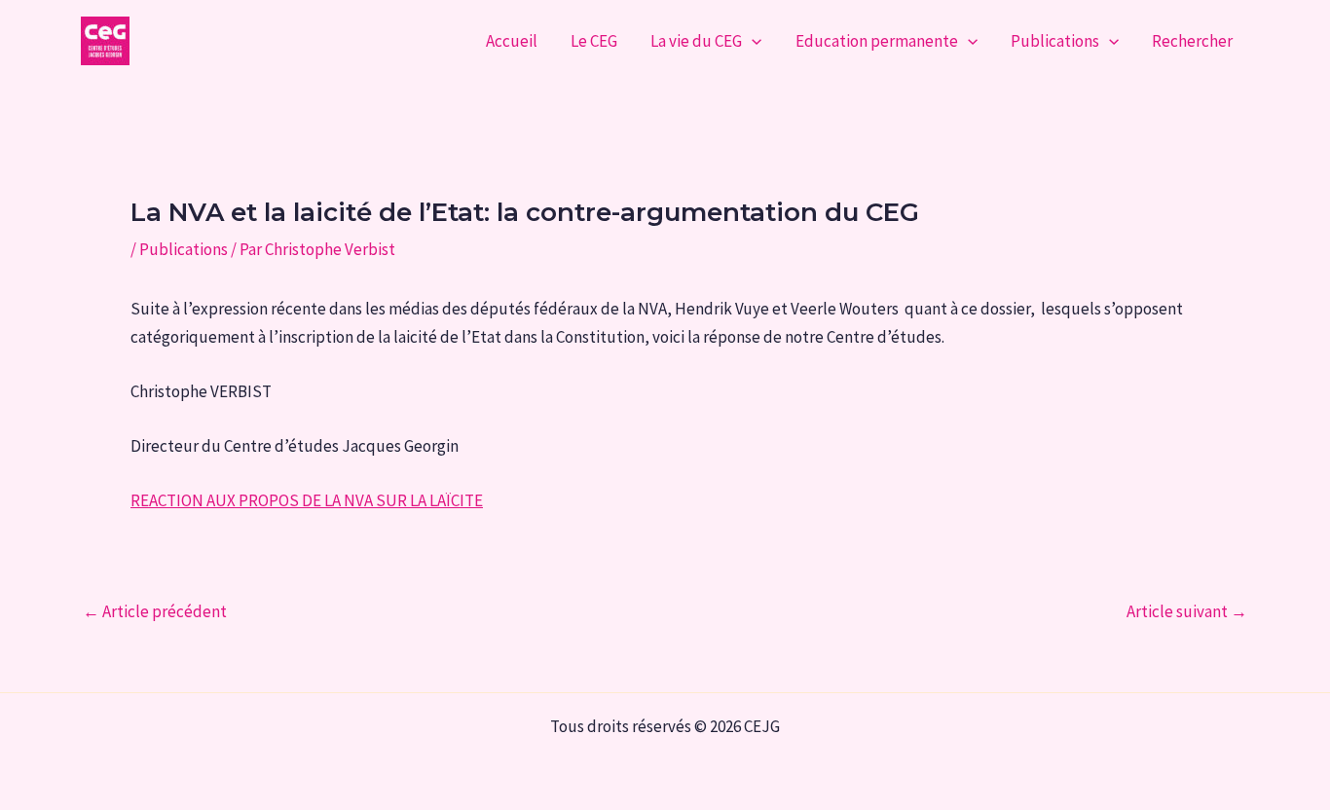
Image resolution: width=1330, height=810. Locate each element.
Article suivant (1187, 612)
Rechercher (1192, 41)
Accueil (511, 41)
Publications (1055, 41)
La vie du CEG (696, 41)
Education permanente (876, 41)
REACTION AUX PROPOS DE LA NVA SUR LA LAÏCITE (306, 500)
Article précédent (155, 612)
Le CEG (594, 41)
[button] (751, 41)
